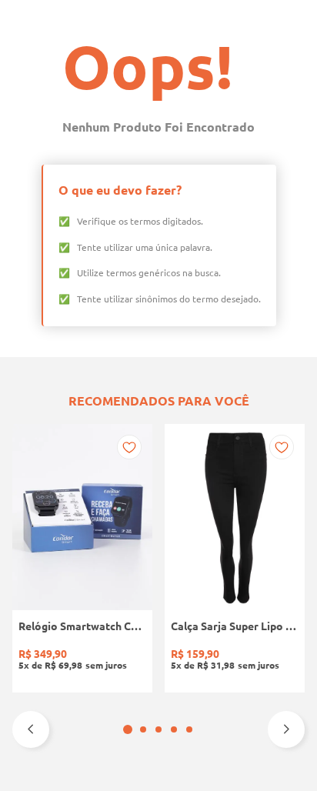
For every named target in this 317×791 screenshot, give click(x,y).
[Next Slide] (286, 729)
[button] (127, 729)
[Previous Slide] (30, 729)
